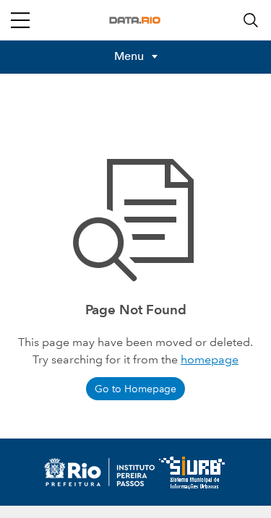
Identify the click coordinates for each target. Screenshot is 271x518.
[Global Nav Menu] (20, 20)
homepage (209, 359)
